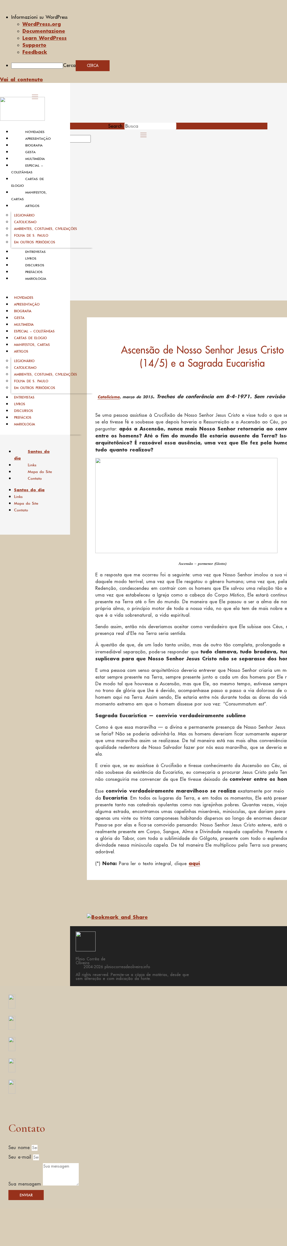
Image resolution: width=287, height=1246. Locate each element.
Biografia (34, 145)
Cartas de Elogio (30, 338)
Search (115, 126)
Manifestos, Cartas (32, 345)
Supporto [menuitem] (34, 45)
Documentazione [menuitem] (43, 31)
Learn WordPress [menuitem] (44, 38)
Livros (30, 258)
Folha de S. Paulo (31, 235)
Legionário (24, 215)
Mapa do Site (40, 471)
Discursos (34, 265)
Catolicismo (25, 222)
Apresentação (38, 139)
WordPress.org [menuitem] (41, 24)
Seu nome (20, 1147)
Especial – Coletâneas (34, 331)
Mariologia (35, 279)
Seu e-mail (20, 1157)
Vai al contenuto (21, 79)
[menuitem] (149, 17)
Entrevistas (35, 252)
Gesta (30, 152)
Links (32, 465)
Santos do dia (32, 455)
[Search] (97, 140)
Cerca (69, 65)
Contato (35, 478)
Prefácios (34, 272)
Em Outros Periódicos (34, 242)
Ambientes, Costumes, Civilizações (45, 229)
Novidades (35, 132)
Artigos (32, 206)
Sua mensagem (25, 1184)
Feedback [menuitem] (34, 52)
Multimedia (35, 159)
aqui (194, 863)
